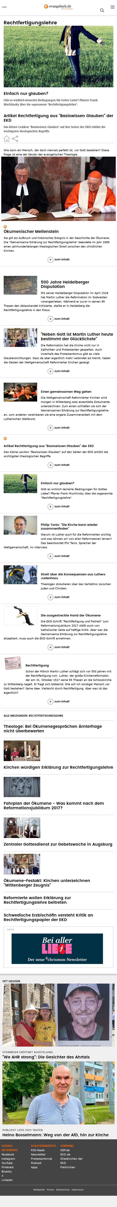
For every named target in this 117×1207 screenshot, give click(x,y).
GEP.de (65, 1150)
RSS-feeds (38, 1150)
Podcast (36, 1163)
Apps (34, 1167)
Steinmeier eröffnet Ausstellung (27, 1052)
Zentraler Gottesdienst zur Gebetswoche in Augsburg (58, 844)
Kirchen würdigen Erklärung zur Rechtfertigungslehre (58, 767)
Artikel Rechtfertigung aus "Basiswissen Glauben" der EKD (49, 446)
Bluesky (7, 1171)
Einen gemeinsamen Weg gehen (66, 391)
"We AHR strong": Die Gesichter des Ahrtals (46, 1057)
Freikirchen (67, 1167)
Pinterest (8, 1167)
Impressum (78, 1189)
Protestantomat (41, 1158)
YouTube (7, 1163)
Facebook (8, 1154)
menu (4, 7)
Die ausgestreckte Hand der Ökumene (71, 615)
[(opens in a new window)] (57, 949)
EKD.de (65, 1154)
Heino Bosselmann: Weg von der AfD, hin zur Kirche (55, 1135)
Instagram (8, 1158)
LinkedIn (7, 1180)
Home (7, 139)
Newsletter (38, 1154)
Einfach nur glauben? (26, 94)
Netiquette (39, 1189)
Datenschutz (62, 1189)
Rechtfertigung (37, 665)
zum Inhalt (62, 259)
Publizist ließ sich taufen (22, 1130)
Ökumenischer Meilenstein (31, 232)
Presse (50, 1189)
